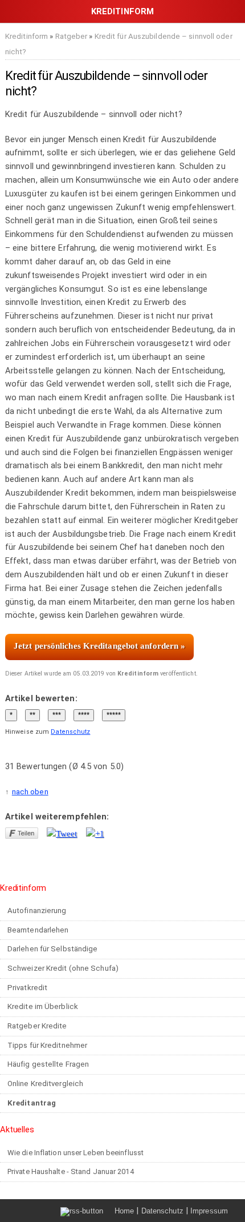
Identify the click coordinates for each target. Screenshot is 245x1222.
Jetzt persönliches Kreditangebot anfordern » (99, 645)
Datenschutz (70, 731)
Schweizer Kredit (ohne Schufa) (63, 968)
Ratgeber (71, 36)
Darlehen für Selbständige (52, 948)
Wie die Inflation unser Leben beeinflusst (75, 1152)
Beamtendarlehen (38, 930)
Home (124, 1211)
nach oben (30, 791)
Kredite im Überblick (42, 1006)
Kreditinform (26, 36)
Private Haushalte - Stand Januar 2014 (70, 1171)
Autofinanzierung (37, 910)
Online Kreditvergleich (45, 1083)
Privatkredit (27, 987)
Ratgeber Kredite (37, 1026)
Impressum (209, 1211)
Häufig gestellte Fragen (48, 1064)
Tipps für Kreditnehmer (47, 1045)
